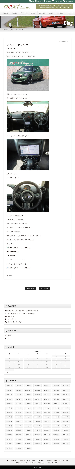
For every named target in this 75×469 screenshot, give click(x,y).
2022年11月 (37, 412)
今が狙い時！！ (11, 319)
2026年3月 (56, 385)
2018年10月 (37, 443)
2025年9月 (46, 390)
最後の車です (10, 316)
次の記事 (44, 288)
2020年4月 (65, 430)
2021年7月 (56, 421)
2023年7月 (28, 408)
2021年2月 (37, 426)
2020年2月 (18, 434)
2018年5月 (18, 448)
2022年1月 (65, 417)
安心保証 (49, 460)
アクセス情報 (19, 463)
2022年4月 (37, 417)
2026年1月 (9, 390)
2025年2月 (46, 394)
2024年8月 (37, 399)
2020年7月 (37, 430)
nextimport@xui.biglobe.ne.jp (17, 264)
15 (56, 361)
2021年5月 (9, 426)
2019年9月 (65, 434)
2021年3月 (28, 426)
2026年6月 (28, 385)
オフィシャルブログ (30, 463)
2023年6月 (37, 408)
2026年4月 (46, 385)
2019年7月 (18, 439)
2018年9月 (46, 443)
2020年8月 (28, 430)
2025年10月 (37, 390)
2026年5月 (37, 385)
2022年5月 (28, 417)
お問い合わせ (41, 463)
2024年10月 (19, 399)
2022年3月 (46, 417)
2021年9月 (37, 421)
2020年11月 (65, 426)
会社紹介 (65, 460)
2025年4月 (28, 394)
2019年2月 (65, 439)
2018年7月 (65, 443)
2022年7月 (9, 417)
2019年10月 (56, 434)
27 (37, 367)
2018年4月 (28, 448)
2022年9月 (56, 412)
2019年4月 (46, 439)
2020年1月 (28, 434)
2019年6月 (28, 439)
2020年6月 (46, 430)
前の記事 (31, 288)
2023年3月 (65, 408)
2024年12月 (65, 394)
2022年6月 (18, 417)
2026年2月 (65, 385)
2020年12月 (56, 426)
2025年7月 (65, 390)
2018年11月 (28, 443)
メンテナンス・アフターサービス (36, 460)
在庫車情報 (13, 460)
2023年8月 (18, 408)
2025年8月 (56, 390)
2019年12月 (37, 434)
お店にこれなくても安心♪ (14, 322)
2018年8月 (56, 443)
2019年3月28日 (64, 41)
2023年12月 (47, 403)
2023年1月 (18, 412)
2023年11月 (56, 403)
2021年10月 (28, 421)
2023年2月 (9, 412)
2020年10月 (9, 430)
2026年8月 (9, 385)
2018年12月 (19, 443)
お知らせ (9, 335)
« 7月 (6, 372)
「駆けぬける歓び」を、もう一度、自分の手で (20, 313)
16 (65, 361)
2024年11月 (9, 399)
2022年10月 (47, 412)
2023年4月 (56, 408)
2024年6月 (56, 399)
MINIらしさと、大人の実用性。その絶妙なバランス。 (22, 310)
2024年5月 (65, 399)
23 (65, 364)
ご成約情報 (22, 460)
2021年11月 (19, 421)
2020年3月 (9, 434)
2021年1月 (46, 426)
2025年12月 (19, 390)
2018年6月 (9, 448)
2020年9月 (18, 430)
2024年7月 (46, 399)
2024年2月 (28, 403)
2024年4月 (9, 403)
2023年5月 (46, 408)
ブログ (7, 30)
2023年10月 (65, 403)
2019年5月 (37, 439)
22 (56, 364)
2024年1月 (37, 403)
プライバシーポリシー (53, 463)
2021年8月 (46, 421)
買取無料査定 (57, 460)
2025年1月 (56, 394)
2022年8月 (65, 412)
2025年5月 (18, 394)
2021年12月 (9, 421)
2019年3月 (56, 439)
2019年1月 (9, 443)
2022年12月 (28, 412)
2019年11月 (47, 434)
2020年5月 (56, 430)
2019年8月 (9, 439)
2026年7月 (18, 385)
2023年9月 (9, 408)
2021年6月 (65, 421)
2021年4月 (18, 426)
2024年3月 (18, 403)
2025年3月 (37, 394)
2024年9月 (28, 399)
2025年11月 (28, 390)
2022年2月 (56, 417)
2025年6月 (9, 394)
